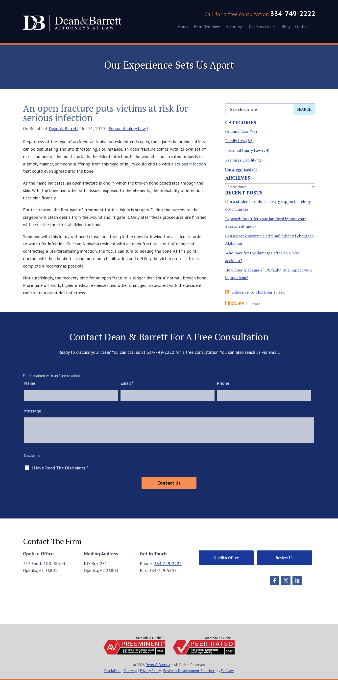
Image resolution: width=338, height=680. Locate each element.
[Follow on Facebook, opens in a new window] (274, 580)
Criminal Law (237, 131)
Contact (302, 27)
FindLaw (227, 670)
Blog (286, 27)
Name (29, 383)
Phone (223, 383)
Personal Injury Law (127, 128)
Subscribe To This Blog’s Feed (258, 292)
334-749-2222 (292, 13)
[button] (332, 644)
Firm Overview (207, 27)
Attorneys (234, 27)
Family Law (235, 140)
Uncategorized (238, 169)
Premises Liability (241, 160)
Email (127, 383)
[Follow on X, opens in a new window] (285, 580)
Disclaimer (32, 455)
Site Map (130, 670)
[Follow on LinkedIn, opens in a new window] (297, 580)
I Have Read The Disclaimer (60, 467)
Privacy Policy (150, 670)
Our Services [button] (260, 27)
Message (32, 411)
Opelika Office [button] (226, 557)
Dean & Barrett (63, 128)
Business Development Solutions (189, 670)
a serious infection (188, 164)
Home (183, 27)
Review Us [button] (284, 557)
